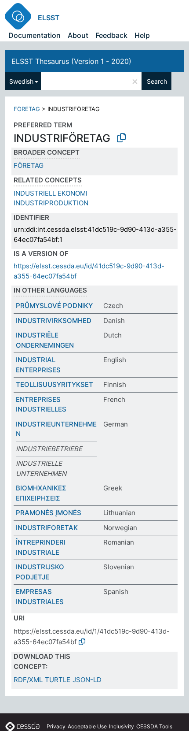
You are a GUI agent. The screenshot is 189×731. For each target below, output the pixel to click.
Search (157, 81)
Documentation (34, 35)
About (78, 35)
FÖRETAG (27, 108)
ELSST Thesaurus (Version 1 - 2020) (71, 61)
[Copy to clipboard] (121, 138)
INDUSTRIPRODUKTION (51, 203)
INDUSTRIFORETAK (47, 527)
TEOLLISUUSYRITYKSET (54, 384)
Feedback (111, 35)
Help (142, 35)
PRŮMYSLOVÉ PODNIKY (54, 305)
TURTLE (57, 679)
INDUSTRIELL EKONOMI (50, 193)
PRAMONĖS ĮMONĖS (48, 512)
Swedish (21, 81)
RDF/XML (28, 679)
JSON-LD (87, 679)
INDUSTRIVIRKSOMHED (53, 320)
